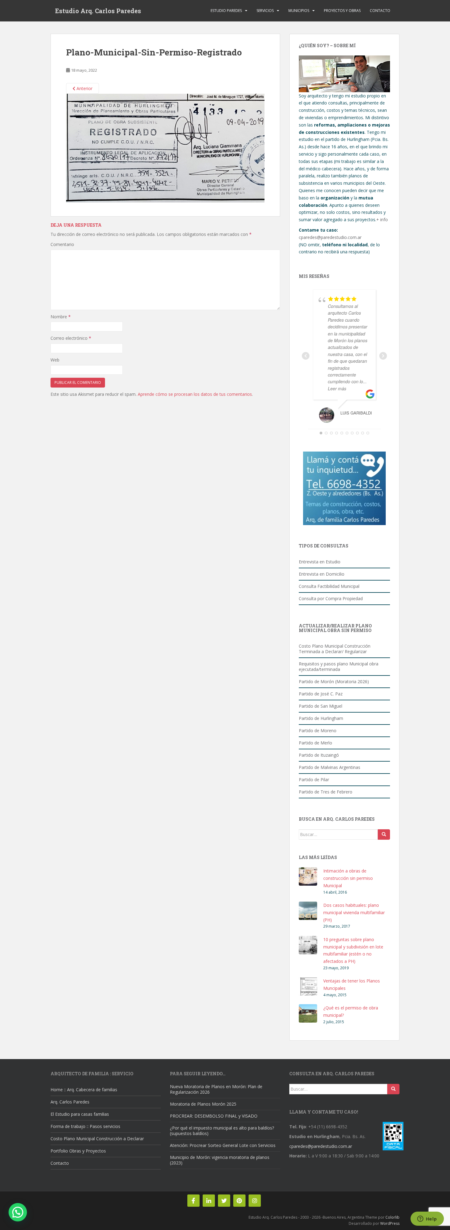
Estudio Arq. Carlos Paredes (98, 11)
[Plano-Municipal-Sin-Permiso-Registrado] (165, 147)
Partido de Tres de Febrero (325, 792)
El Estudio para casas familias (80, 1114)
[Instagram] (255, 1200)
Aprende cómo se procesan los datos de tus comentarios (195, 394)
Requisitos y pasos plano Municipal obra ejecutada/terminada (338, 666)
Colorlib (392, 1217)
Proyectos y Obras (342, 10)
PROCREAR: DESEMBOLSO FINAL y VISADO (213, 1116)
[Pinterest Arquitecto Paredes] (239, 1200)
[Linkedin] (209, 1200)
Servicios (265, 10)
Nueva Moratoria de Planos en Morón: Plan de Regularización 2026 (216, 1089)
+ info (382, 219)
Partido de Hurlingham (321, 718)
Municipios (298, 10)
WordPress (389, 1223)
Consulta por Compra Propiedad (331, 598)
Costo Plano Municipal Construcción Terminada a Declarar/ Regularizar (334, 648)
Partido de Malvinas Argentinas (329, 767)
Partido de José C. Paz (321, 694)
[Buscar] (384, 834)
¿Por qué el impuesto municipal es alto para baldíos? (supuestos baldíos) (222, 1130)
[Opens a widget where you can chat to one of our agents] (427, 1219)
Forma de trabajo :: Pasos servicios (85, 1126)
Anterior (83, 88)
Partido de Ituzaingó (319, 755)
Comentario (62, 244)
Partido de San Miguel (320, 706)
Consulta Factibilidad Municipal (329, 586)
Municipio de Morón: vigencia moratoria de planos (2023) (219, 1160)
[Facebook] (193, 1200)
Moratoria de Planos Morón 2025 (203, 1104)
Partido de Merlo (315, 743)
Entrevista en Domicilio (321, 574)
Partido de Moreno (317, 730)
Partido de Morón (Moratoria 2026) (334, 681)
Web (55, 360)
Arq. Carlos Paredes (70, 1102)
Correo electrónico (71, 338)
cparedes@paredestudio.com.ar (330, 237)
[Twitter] (224, 1200)
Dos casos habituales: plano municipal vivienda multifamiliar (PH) (354, 912)
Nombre (61, 317)
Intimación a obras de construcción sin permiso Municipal (348, 878)
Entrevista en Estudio (319, 562)
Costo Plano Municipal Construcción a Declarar (97, 1138)
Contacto (380, 10)
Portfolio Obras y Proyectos (78, 1151)
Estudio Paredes (226, 10)
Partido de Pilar (314, 779)
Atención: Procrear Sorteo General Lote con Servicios (223, 1145)
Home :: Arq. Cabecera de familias (84, 1089)
